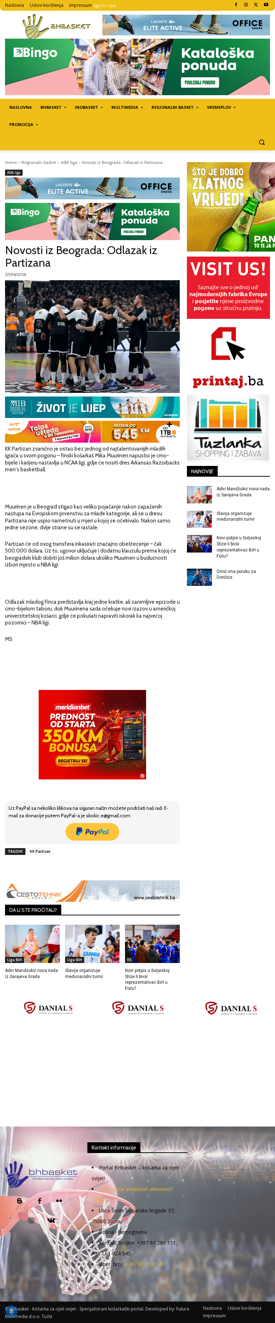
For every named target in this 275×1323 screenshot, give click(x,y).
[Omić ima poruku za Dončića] (199, 577)
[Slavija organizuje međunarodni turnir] (92, 944)
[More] (121, 868)
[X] (256, 5)
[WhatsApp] (104, 868)
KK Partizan (40, 851)
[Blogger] (20, 1201)
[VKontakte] (51, 1221)
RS (129, 959)
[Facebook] (236, 5)
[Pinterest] (88, 868)
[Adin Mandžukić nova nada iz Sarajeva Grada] (32, 944)
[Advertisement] (140, 1071)
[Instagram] (246, 5)
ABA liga (69, 162)
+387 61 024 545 (144, 1264)
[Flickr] (59, 1201)
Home (11, 162)
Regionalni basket (38, 162)
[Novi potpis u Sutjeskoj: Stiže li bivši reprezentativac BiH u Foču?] (152, 944)
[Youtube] (266, 5)
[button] (261, 141)
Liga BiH (14, 959)
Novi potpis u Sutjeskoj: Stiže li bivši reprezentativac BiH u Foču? (147, 979)
